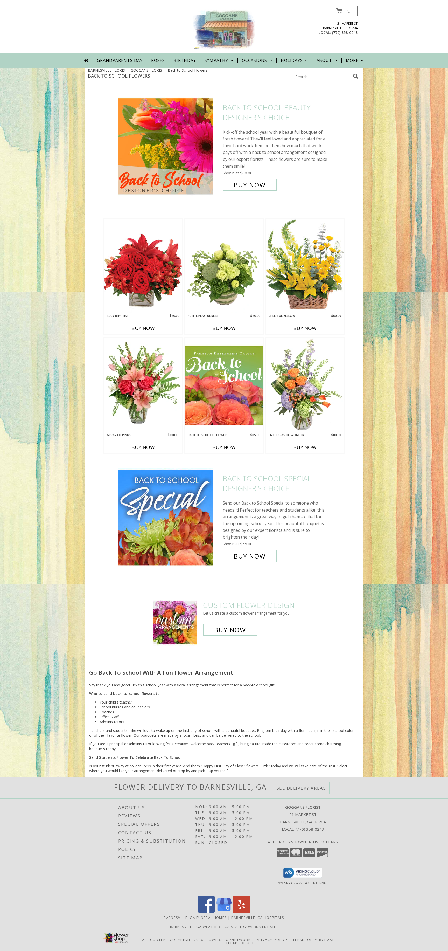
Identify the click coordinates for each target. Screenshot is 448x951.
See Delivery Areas (301, 788)
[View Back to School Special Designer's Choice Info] (169, 517)
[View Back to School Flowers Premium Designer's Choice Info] (224, 385)
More (352, 60)
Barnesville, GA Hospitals (257, 917)
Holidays (292, 60)
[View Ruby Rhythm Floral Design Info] (143, 266)
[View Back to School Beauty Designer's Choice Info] (169, 146)
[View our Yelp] (241, 911)
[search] (356, 76)
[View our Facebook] (206, 911)
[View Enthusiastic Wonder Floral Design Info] (305, 385)
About (324, 60)
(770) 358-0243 (345, 32)
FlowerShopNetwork (228, 939)
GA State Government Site (251, 926)
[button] (344, 11)
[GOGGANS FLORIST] (224, 29)
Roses (158, 60)
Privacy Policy (272, 939)
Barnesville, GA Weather (195, 926)
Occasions (254, 60)
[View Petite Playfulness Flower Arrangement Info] (224, 266)
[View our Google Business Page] (224, 911)
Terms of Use (240, 943)
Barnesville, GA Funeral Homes (195, 917)
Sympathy (216, 60)
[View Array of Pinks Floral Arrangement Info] (143, 385)
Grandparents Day (120, 60)
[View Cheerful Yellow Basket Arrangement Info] (305, 266)
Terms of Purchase (314, 939)
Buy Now (250, 185)
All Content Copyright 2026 (172, 939)
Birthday (184, 60)
